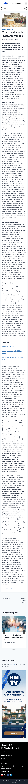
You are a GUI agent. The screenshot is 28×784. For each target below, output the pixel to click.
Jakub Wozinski (9, 39)
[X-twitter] (5, 775)
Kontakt (3, 758)
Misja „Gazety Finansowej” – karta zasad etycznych (14, 766)
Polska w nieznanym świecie (22, 599)
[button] (26, 3)
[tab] (12, 649)
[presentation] (14, 624)
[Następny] (24, 632)
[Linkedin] (10, 775)
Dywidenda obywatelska (9, 346)
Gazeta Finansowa (10, 642)
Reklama (3, 761)
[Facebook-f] (8, 775)
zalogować (12, 664)
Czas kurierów (6, 597)
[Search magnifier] (25, 8)
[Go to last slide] (4, 632)
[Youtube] (2, 775)
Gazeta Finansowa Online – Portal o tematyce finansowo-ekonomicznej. (8, 752)
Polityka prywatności (6, 768)
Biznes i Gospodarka (8, 29)
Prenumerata (4, 763)
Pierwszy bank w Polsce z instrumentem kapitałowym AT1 (14, 637)
